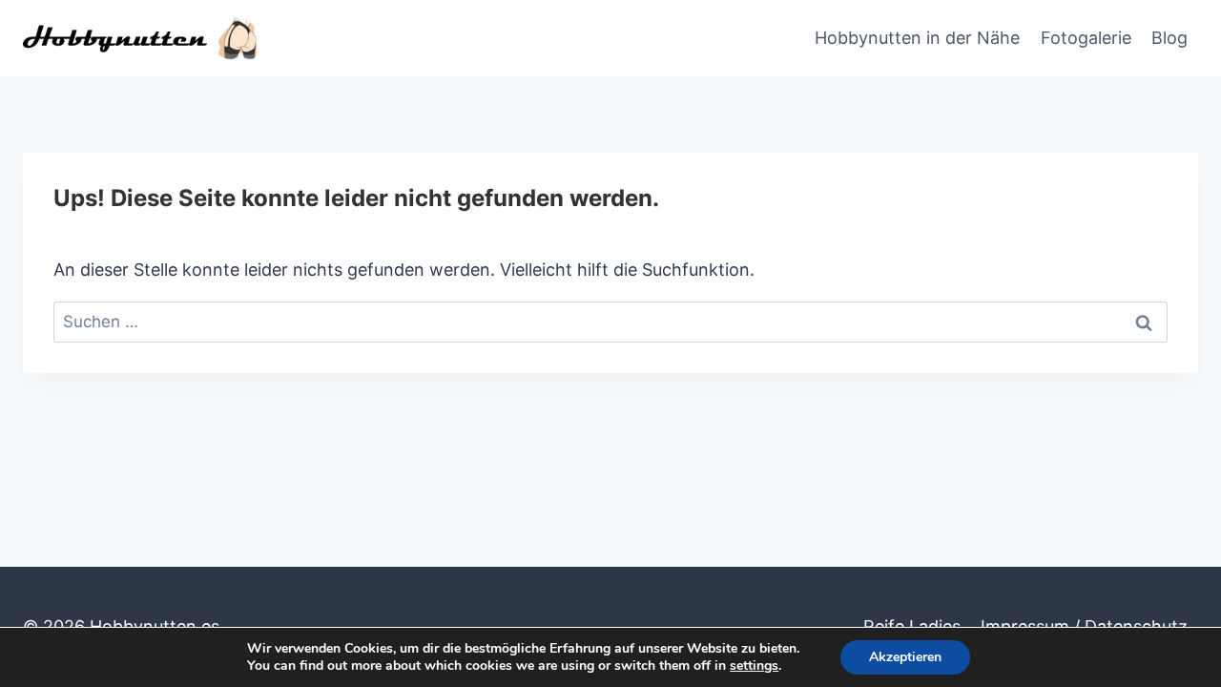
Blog (1169, 38)
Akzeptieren (905, 657)
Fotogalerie (1086, 38)
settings (754, 666)
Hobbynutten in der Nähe (917, 38)
